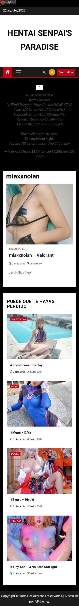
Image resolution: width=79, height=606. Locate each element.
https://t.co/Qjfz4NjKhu (45, 119)
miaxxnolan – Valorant (31, 255)
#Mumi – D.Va (20, 432)
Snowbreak (18, 319)
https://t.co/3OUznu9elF (47, 109)
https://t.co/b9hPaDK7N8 (53, 104)
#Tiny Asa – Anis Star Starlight (33, 567)
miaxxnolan (17, 249)
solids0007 (36, 263)
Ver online (66, 72)
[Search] (44, 72)
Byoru (15, 453)
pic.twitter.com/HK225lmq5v (48, 143)
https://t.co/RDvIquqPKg (47, 114)
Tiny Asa (16, 520)
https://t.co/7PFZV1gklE (46, 124)
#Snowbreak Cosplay (26, 365)
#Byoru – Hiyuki (22, 500)
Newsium (71, 596)
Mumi (14, 386)
